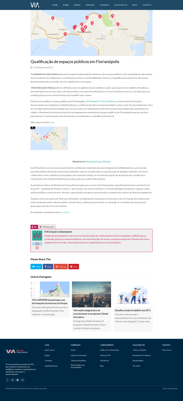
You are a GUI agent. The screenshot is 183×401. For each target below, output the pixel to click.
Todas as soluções (139, 350)
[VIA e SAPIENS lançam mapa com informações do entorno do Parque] (49, 289)
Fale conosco (167, 350)
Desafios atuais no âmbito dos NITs (133, 310)
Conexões (48, 361)
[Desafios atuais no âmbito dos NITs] (133, 294)
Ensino (73, 350)
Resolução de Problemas (142, 355)
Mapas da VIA (105, 355)
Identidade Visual (51, 366)
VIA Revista (104, 361)
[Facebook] (37, 244)
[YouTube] (37, 248)
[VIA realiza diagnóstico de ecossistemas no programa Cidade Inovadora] (91, 294)
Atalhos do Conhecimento (109, 350)
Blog (101, 366)
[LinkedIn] (22, 380)
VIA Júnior (136, 366)
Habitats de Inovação (78, 355)
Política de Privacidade (170, 388)
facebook (64, 212)
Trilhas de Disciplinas (78, 361)
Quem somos (50, 350)
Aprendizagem (138, 361)
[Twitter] (33, 244)
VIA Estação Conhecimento (58, 231)
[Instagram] (40, 244)
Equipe (47, 355)
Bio (35, 227)
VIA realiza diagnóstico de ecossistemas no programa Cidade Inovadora (90, 313)
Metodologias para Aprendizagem (78, 366)
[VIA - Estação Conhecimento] (34, 4)
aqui (52, 122)
